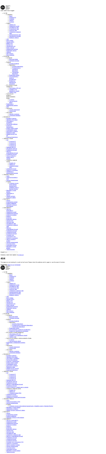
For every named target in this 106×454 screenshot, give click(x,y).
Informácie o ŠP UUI (15, 88)
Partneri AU (9, 45)
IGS (7, 140)
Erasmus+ (9, 218)
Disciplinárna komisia (15, 36)
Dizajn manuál (10, 47)
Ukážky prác (12, 92)
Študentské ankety (14, 75)
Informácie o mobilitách (9, 122)
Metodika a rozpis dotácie (13, 407)
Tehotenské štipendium (15, 73)
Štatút (10, 16)
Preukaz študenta (14, 63)
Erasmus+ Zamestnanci (9, 126)
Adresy (8, 200)
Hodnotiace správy (11, 245)
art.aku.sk (21, 255)
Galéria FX (12, 164)
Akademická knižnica (12, 49)
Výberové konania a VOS (13, 401)
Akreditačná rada (14, 27)
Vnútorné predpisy (11, 215)
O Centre (11, 99)
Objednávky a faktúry (10, 194)
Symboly (11, 22)
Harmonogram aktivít (15, 341)
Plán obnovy (9, 53)
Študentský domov (11, 50)
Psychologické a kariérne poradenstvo (13, 78)
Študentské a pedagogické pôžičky (12, 104)
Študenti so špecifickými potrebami (12, 82)
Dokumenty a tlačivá (12, 131)
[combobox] (10, 252)
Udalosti (8, 52)
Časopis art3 (9, 220)
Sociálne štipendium (17, 66)
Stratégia (11, 19)
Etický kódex (9, 40)
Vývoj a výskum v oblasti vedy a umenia (11, 157)
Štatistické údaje (10, 133)
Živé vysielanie (10, 55)
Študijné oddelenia (11, 203)
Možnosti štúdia (13, 59)
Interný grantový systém (13, 445)
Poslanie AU (12, 17)
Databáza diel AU (11, 147)
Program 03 (12, 144)
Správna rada (13, 30)
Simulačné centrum (11, 148)
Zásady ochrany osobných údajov (11, 196)
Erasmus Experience (12, 137)
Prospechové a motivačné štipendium (16, 69)
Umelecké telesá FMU (15, 393)
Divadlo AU (12, 163)
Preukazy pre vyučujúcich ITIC (11, 235)
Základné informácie (11, 120)
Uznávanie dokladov (14, 115)
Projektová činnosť (11, 154)
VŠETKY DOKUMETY (9, 209)
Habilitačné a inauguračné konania (12, 172)
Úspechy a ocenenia (12, 170)
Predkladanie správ (11, 130)
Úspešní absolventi (14, 109)
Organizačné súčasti (11, 202)
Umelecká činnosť (11, 169)
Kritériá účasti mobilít (12, 128)
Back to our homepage (14, 265)
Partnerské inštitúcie (11, 124)
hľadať (2, 252)
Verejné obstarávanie (12, 180)
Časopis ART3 (10, 42)
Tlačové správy (10, 249)
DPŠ (7, 107)
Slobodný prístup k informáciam (11, 205)
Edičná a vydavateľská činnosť (12, 152)
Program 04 (12, 145)
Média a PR (9, 43)
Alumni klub (12, 111)
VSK (7, 39)
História (11, 20)
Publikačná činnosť (11, 150)
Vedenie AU (12, 24)
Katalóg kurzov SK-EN (12, 368)
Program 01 (12, 141)
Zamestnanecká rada (15, 35)
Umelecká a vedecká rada (16, 290)
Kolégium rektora (14, 37)
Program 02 (12, 143)
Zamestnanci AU (10, 46)
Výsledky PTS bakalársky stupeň (14, 90)
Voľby (8, 176)
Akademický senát (14, 26)
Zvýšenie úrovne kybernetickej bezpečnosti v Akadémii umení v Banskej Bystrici (14, 186)
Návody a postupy (14, 114)
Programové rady (14, 29)
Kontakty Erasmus (11, 118)
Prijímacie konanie (14, 60)
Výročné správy (10, 243)
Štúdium (8, 216)
